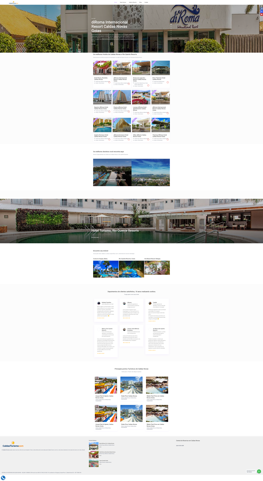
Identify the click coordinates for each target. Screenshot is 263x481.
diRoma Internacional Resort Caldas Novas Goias (120, 79)
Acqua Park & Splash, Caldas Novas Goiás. (104, 397)
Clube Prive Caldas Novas (129, 396)
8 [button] (171, 38)
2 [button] (171, 26)
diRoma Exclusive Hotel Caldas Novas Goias (121, 135)
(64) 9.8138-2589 (180, 445)
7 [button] (171, 36)
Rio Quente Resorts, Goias (150, 180)
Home (115, 2)
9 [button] (171, 40)
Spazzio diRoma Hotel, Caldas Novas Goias (101, 107)
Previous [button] (2, 28)
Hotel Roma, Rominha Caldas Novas (100, 78)
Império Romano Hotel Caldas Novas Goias (101, 135)
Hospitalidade (98, 400)
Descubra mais (95, 237)
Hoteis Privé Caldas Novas (139, 83)
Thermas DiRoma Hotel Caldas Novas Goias (160, 135)
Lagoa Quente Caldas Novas (105, 462)
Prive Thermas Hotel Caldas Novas (159, 78)
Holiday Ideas (108, 399)
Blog (140, 2)
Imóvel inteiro (101, 83)
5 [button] (171, 32)
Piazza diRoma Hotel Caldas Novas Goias (120, 107)
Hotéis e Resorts (132, 2)
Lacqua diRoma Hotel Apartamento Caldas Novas (139, 108)
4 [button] (171, 30)
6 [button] (171, 34)
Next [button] (261, 28)
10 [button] (171, 42)
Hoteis (97, 83)
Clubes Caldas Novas (100, 399)
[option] (112, 172)
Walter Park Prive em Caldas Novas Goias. (155, 397)
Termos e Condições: (256, 472)
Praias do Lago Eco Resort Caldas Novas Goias (139, 79)
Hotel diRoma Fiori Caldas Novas (106, 443)
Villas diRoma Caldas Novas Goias (139, 135)
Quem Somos (123, 2)
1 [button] (171, 24)
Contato (146, 2)
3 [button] (171, 28)
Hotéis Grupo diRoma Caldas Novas (103, 81)
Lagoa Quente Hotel (103, 460)
